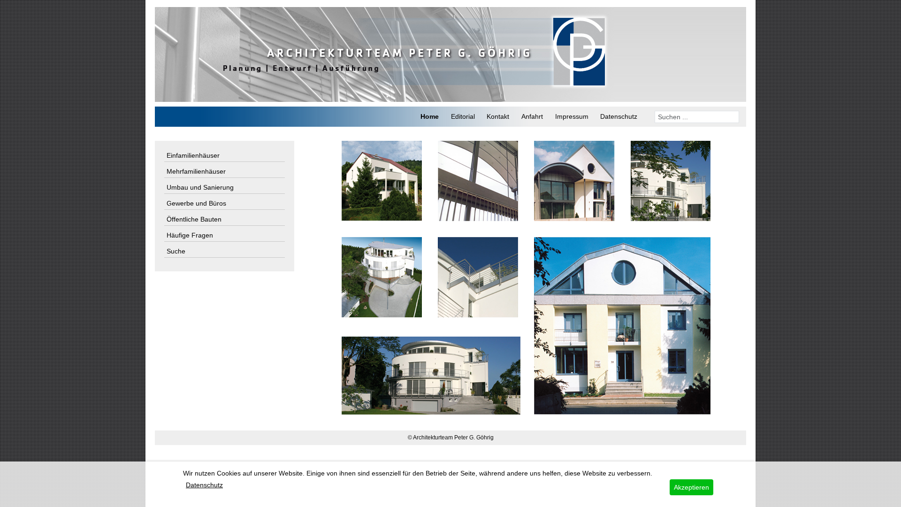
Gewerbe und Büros (196, 203)
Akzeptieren (691, 487)
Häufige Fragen (190, 235)
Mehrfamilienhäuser (196, 171)
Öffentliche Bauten (194, 219)
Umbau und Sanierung (200, 187)
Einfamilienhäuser (193, 155)
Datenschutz (204, 485)
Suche (176, 251)
